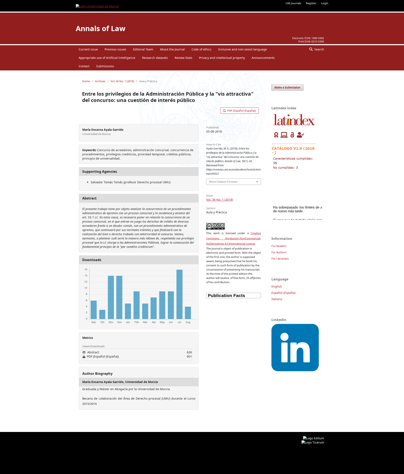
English (276, 286)
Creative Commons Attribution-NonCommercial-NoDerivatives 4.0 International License (233, 238)
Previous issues (115, 49)
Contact (84, 66)
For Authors (278, 252)
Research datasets (155, 58)
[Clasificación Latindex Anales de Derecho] (294, 171)
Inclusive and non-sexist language (242, 49)
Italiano (276, 299)
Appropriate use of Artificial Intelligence (107, 58)
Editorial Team (143, 49)
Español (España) (283, 293)
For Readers (278, 246)
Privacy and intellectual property (222, 58)
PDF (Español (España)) (241, 110)
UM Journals (293, 3)
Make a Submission (287, 87)
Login (324, 3)
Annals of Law (100, 28)
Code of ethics (201, 49)
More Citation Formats (223, 182)
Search (319, 49)
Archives (100, 81)
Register (311, 3)
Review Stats (183, 58)
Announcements (263, 58)
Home (86, 81)
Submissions (105, 66)
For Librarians (280, 258)
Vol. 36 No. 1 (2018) (122, 81)
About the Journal (172, 49)
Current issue (88, 49)
